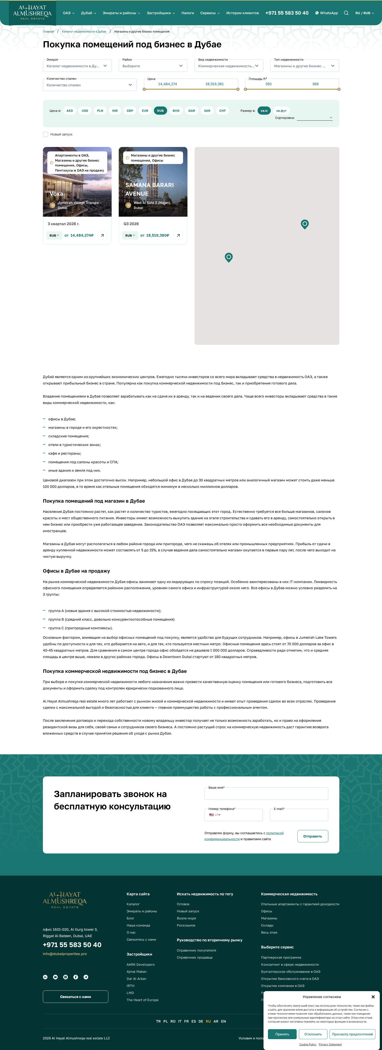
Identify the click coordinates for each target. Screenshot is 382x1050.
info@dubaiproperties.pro (65, 954)
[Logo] (32, 13)
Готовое (183, 904)
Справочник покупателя (196, 950)
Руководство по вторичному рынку (210, 940)
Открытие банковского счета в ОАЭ (290, 979)
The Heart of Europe (143, 1000)
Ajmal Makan (137, 971)
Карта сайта (138, 894)
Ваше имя (216, 787)
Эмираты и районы (119, 13)
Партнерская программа (281, 957)
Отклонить (313, 1034)
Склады (267, 925)
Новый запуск (188, 911)
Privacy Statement (330, 1044)
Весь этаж (269, 932)
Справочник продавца (194, 957)
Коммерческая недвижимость (289, 894)
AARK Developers (141, 964)
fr (186, 1021)
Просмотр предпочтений (352, 1034)
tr (158, 1021)
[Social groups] (45, 977)
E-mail (279, 809)
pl (165, 1021)
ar (216, 1021)
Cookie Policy (308, 1044)
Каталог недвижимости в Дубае (84, 31)
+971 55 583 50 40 (287, 12)
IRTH (130, 986)
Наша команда (138, 925)
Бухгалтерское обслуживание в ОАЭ (290, 971)
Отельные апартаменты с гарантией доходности (300, 904)
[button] (373, 997)
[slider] (144, 89)
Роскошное (186, 925)
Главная (48, 31)
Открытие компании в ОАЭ (282, 986)
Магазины (269, 918)
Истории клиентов (242, 13)
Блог (130, 918)
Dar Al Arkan (136, 979)
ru (208, 1021)
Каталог (133, 904)
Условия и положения (256, 1038)
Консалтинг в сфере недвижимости (290, 964)
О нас (131, 932)
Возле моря (186, 918)
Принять (282, 1034)
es (193, 1021)
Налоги (187, 13)
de (201, 1021)
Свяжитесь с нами (141, 939)
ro (173, 1021)
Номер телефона (221, 809)
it (179, 1021)
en (223, 1021)
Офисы (266, 911)
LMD (130, 993)
